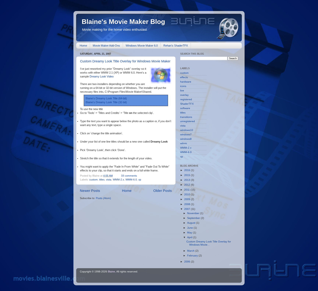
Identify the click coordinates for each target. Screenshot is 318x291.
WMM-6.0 (131, 179)
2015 (187, 175)
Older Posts (162, 191)
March (191, 250)
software (185, 108)
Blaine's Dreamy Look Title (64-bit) (106, 98)
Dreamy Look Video (102, 76)
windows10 (186, 130)
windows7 (186, 134)
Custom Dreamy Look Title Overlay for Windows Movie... (208, 243)
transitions (186, 117)
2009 (187, 199)
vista (108, 179)
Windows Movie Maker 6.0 (142, 45)
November (193, 213)
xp (139, 179)
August (191, 222)
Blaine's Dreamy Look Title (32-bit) (106, 102)
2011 (187, 189)
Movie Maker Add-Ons (106, 45)
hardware (185, 81)
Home (83, 45)
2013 (187, 180)
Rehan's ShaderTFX (175, 45)
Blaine (111, 271)
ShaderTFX (187, 103)
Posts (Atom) (103, 198)
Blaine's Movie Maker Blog (123, 21)
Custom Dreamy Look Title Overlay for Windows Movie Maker (125, 61)
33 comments (129, 175)
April (190, 237)
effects (184, 77)
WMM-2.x (118, 179)
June (190, 227)
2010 (187, 194)
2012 (187, 184)
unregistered (187, 121)
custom (93, 179)
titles (102, 179)
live (182, 90)
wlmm (183, 143)
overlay (184, 95)
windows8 (186, 139)
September (194, 218)
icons (183, 86)
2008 (187, 204)
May (190, 232)
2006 (187, 261)
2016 (187, 170)
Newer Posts (90, 191)
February (193, 255)
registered (186, 99)
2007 (187, 209)
